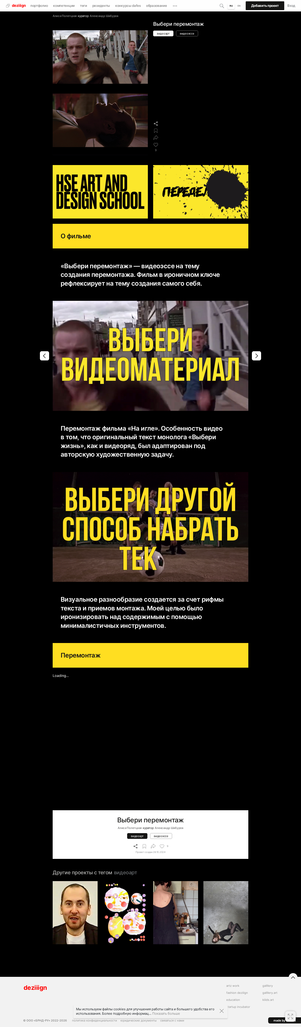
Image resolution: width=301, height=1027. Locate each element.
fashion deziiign (237, 992)
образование (156, 6)
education (233, 999)
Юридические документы (139, 1020)
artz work (232, 985)
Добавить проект (265, 6)
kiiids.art (268, 999)
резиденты (101, 6)
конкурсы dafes (128, 6)
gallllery (267, 985)
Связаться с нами (172, 1020)
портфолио (39, 6)
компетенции (64, 6)
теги (83, 6)
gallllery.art (269, 992)
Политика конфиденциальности (94, 1020)
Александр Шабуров (104, 16)
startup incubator (238, 1007)
